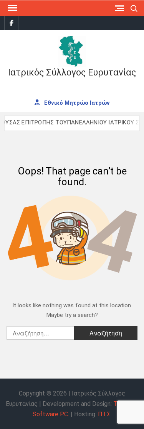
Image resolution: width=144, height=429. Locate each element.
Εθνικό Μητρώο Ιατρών (76, 102)
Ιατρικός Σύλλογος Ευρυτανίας (72, 72)
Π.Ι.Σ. (105, 414)
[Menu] (12, 8)
